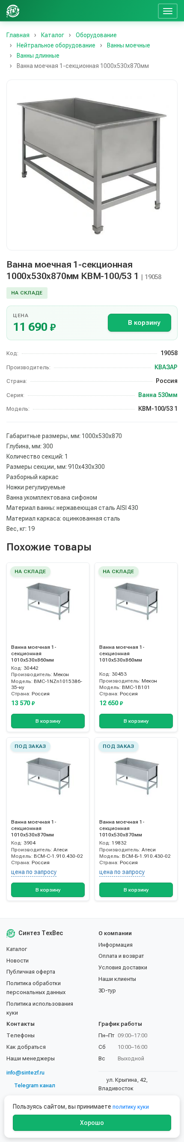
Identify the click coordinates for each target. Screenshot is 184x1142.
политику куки (131, 1107)
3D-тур (107, 990)
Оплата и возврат (121, 956)
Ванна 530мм (158, 394)
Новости (17, 960)
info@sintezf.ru (25, 1072)
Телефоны (20, 1035)
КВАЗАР (166, 367)
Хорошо (92, 1122)
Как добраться (26, 1047)
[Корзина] (148, 10)
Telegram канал (34, 1085)
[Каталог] (89, 10)
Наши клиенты (117, 979)
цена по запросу (33, 871)
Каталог (16, 949)
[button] (92, 164)
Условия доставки (122, 967)
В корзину (144, 323)
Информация (115, 945)
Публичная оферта (30, 971)
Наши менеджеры (30, 1058)
